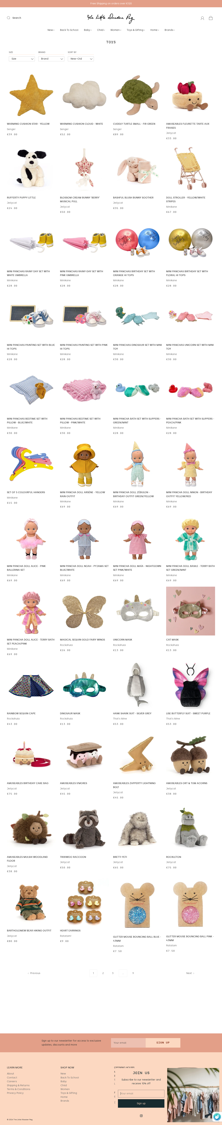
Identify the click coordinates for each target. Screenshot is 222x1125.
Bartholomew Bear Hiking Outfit (29, 930)
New (50, 30)
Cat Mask (172, 639)
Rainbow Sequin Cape (21, 713)
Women (115, 30)
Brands (169, 30)
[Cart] (211, 18)
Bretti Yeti (120, 857)
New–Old (76, 58)
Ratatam (118, 946)
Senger (11, 129)
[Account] (202, 18)
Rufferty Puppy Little (21, 197)
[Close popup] (215, 1072)
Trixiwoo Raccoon (73, 857)
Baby (87, 30)
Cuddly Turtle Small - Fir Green (134, 123)
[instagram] (141, 1115)
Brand (41, 52)
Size (11, 52)
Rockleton (173, 857)
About (10, 1073)
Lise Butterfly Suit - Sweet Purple (188, 713)
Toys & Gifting (135, 30)
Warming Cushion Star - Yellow (28, 123)
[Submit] (11, 18)
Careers (12, 1081)
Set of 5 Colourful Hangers (26, 492)
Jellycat (171, 133)
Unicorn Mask (122, 639)
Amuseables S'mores (73, 783)
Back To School (69, 30)
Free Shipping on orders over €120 (111, 3)
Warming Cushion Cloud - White (81, 123)
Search (16, 17)
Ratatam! (65, 936)
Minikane (171, 206)
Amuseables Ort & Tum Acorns (186, 783)
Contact (12, 1077)
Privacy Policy (15, 1093)
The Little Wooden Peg (23, 1120)
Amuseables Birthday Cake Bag (27, 783)
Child (100, 30)
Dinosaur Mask (70, 713)
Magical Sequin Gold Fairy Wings (82, 639)
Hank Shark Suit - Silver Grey (132, 713)
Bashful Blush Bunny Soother (133, 197)
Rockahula (66, 645)
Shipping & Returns (18, 1085)
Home (153, 30)
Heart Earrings (70, 930)
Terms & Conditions (18, 1089)
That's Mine (120, 718)
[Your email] (128, 1042)
